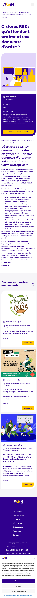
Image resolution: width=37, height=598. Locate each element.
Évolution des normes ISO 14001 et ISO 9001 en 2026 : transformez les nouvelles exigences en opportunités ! (18, 458)
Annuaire (16, 519)
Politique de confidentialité (24, 595)
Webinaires (17, 523)
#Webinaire (5, 265)
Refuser (18, 586)
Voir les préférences (18, 591)
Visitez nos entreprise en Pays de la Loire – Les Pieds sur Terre (18, 332)
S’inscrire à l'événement (18, 132)
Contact (16, 535)
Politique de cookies (10, 595)
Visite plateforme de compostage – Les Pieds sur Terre (18, 390)
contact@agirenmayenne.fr (16, 543)
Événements (13, 12)
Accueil (4, 12)
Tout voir (33, 284)
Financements (18, 515)
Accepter (18, 581)
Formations (17, 511)
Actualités (17, 531)
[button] (34, 559)
